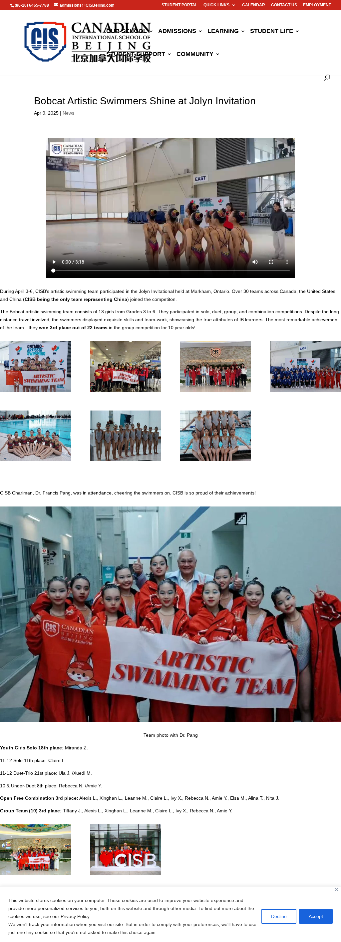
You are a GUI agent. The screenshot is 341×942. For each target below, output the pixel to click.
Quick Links (216, 5)
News (68, 113)
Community (194, 54)
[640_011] (125, 875)
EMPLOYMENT (317, 5)
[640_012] (215, 392)
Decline (279, 916)
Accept (316, 916)
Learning (223, 31)
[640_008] (35, 875)
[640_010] (125, 392)
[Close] (336, 889)
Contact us (284, 5)
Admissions (177, 31)
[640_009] (35, 392)
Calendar (253, 5)
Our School (126, 31)
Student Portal (179, 5)
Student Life (271, 31)
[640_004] (215, 461)
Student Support (135, 54)
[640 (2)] (125, 461)
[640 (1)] (35, 461)
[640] (305, 392)
